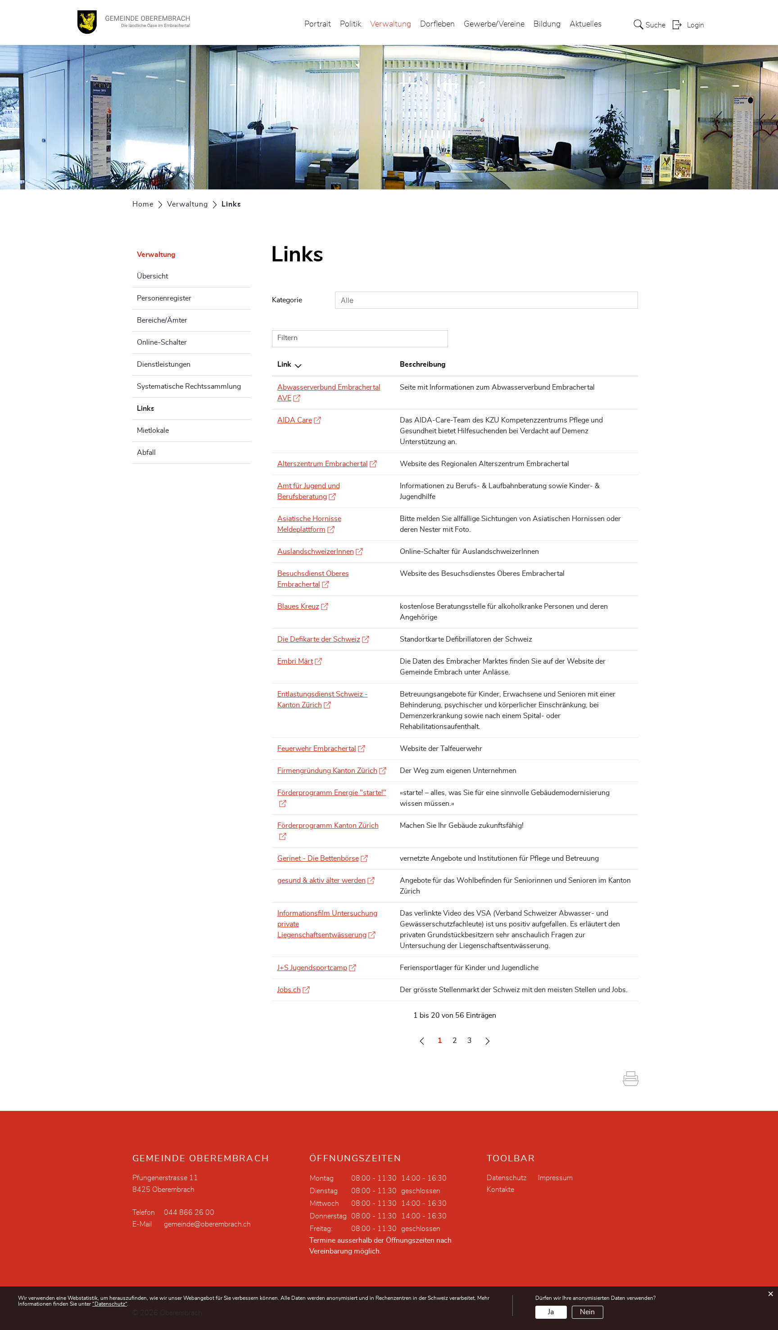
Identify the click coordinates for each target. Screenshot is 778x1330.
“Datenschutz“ (109, 1304)
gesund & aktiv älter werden (326, 880)
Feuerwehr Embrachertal (321, 748)
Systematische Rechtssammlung (189, 386)
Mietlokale (153, 430)
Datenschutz (507, 1178)
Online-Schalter (162, 342)
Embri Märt (299, 661)
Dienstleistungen (163, 364)
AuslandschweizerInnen (320, 551)
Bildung (547, 24)
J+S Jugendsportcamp (316, 967)
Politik (350, 24)
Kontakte (500, 1189)
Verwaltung (390, 24)
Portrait (317, 24)
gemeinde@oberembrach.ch (207, 1224)
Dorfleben (437, 24)
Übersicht (152, 276)
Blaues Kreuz (302, 606)
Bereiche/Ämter (162, 320)
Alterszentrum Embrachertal (327, 463)
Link (284, 364)
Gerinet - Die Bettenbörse (322, 858)
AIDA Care (299, 420)
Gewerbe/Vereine (494, 24)
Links (168, 408)
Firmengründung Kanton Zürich (331, 770)
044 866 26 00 (189, 1212)
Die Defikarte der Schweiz (323, 639)
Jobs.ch (293, 989)
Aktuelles (586, 24)
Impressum (555, 1178)
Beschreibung (423, 364)
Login (695, 25)
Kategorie (287, 300)
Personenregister (164, 298)
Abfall (146, 452)
